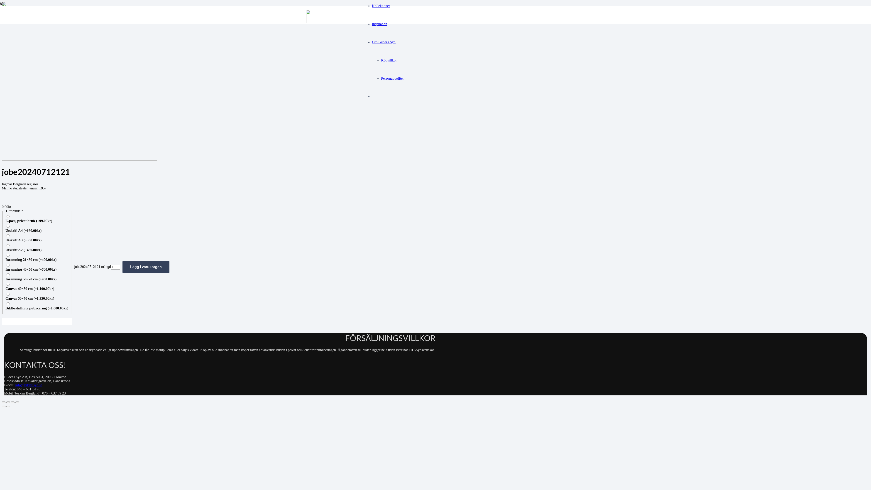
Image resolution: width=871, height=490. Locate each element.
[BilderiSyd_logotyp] (334, 22)
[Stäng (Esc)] (17, 402)
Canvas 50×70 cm (29, 298)
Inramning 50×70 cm (30, 279)
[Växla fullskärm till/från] (8, 402)
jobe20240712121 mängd (92, 267)
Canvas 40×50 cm (29, 289)
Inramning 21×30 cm (30, 260)
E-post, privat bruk (28, 221)
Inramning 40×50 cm (30, 269)
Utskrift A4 (23, 231)
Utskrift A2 (23, 250)
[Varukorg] (383, 118)
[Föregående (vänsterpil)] (3, 406)
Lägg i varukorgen (146, 267)
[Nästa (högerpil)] (8, 406)
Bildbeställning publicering (36, 308)
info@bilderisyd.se (28, 385)
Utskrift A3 (23, 240)
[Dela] (13, 402)
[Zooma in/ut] (3, 402)
